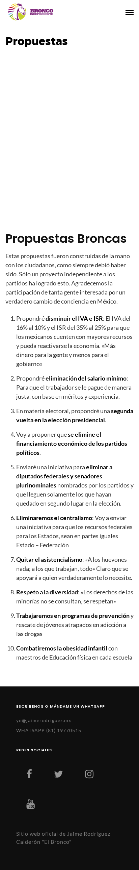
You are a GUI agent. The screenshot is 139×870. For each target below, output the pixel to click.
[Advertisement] (69, 139)
